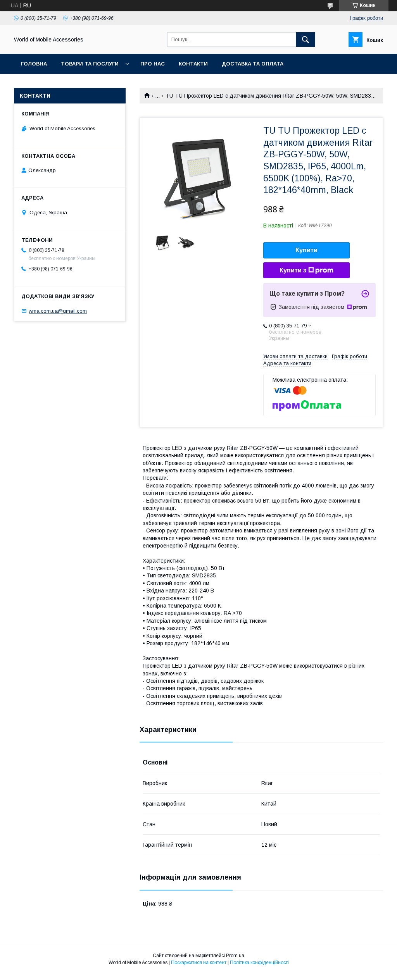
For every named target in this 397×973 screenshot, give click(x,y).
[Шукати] (305, 39)
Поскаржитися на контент (198, 962)
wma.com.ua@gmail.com (58, 311)
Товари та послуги (90, 64)
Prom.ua (235, 955)
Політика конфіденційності (259, 962)
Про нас (152, 64)
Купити (306, 250)
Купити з (293, 270)
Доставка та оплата (252, 64)
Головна (34, 64)
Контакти (193, 64)
